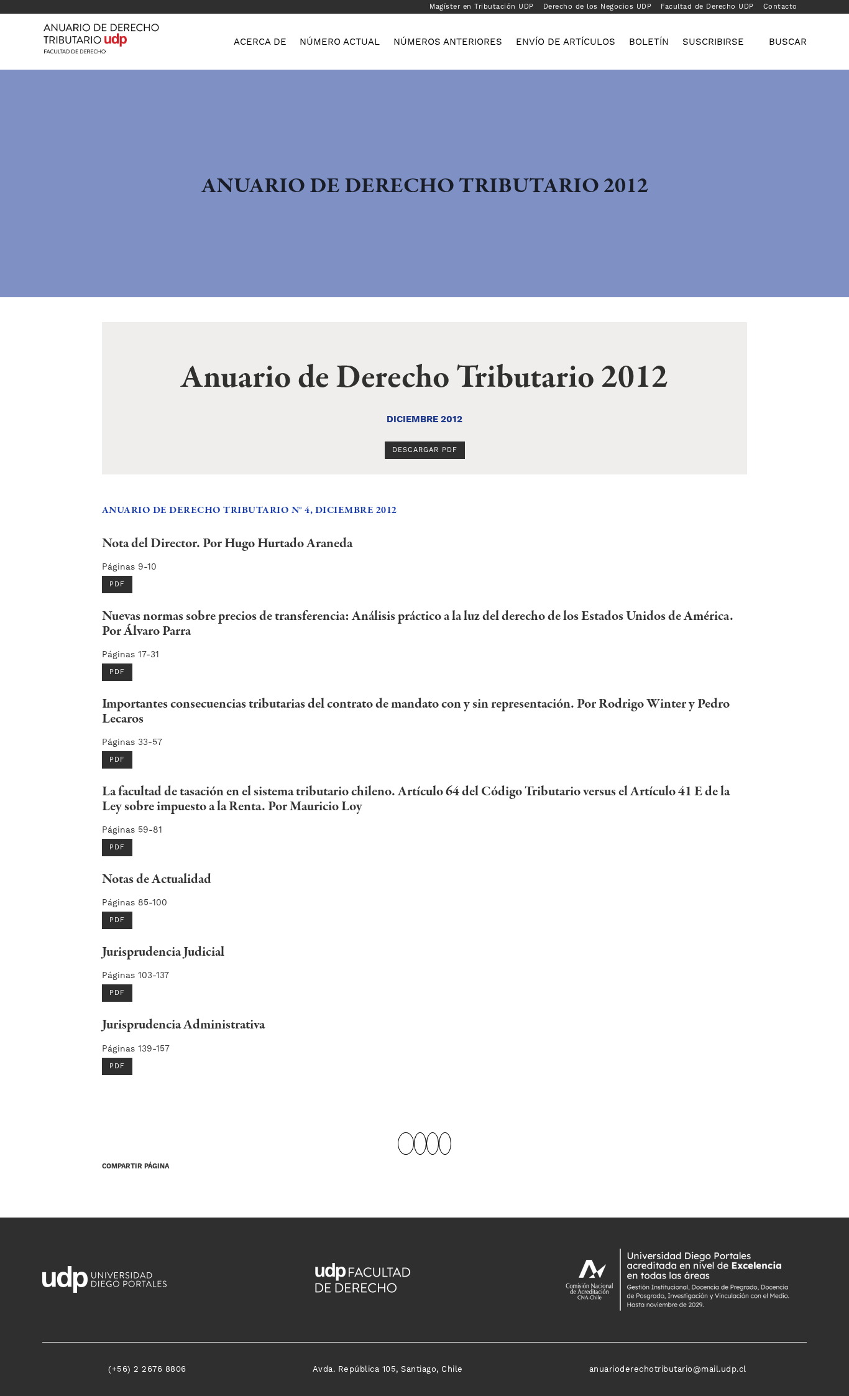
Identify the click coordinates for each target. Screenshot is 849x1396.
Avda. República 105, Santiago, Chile (388, 1369)
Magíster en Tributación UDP (481, 6)
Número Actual (340, 41)
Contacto (780, 6)
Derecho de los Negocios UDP (597, 6)
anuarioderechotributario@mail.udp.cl (667, 1369)
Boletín (649, 41)
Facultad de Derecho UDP (707, 6)
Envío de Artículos (565, 41)
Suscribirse (713, 41)
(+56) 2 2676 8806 (147, 1369)
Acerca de (260, 41)
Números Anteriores (447, 41)
